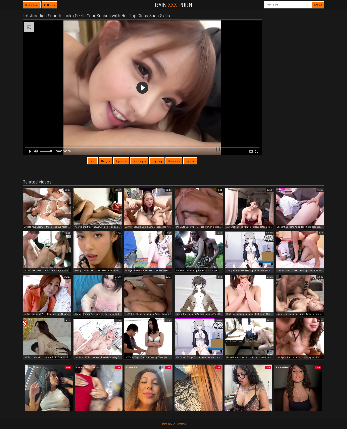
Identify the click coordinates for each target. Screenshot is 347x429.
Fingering (157, 161)
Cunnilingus (139, 161)
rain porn (173, 5)
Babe (92, 161)
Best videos (31, 5)
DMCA (172, 424)
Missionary (174, 161)
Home (164, 424)
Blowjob (105, 161)
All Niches (49, 5)
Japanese (121, 161)
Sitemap (181, 424)
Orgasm (190, 161)
